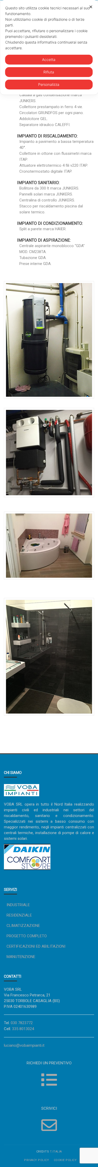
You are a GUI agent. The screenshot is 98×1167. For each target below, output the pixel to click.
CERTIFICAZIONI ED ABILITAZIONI (36, 946)
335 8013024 (23, 1028)
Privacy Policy (36, 1160)
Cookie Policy (65, 1160)
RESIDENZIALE (19, 915)
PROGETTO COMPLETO (27, 936)
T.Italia (56, 1151)
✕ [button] (91, 7)
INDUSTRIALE (18, 905)
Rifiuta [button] (48, 72)
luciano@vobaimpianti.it (24, 1045)
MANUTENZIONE (21, 956)
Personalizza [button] (48, 84)
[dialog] (49, 47)
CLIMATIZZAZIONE (23, 925)
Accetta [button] (48, 59)
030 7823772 (22, 1023)
